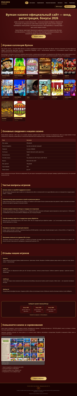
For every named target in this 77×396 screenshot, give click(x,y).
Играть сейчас (38, 36)
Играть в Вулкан (39, 378)
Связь (66, 2)
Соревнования (40, 2)
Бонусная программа (51, 2)
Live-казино (32, 2)
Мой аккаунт (59, 6)
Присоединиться (70, 6)
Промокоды (72, 2)
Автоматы (60, 2)
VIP (26, 2)
